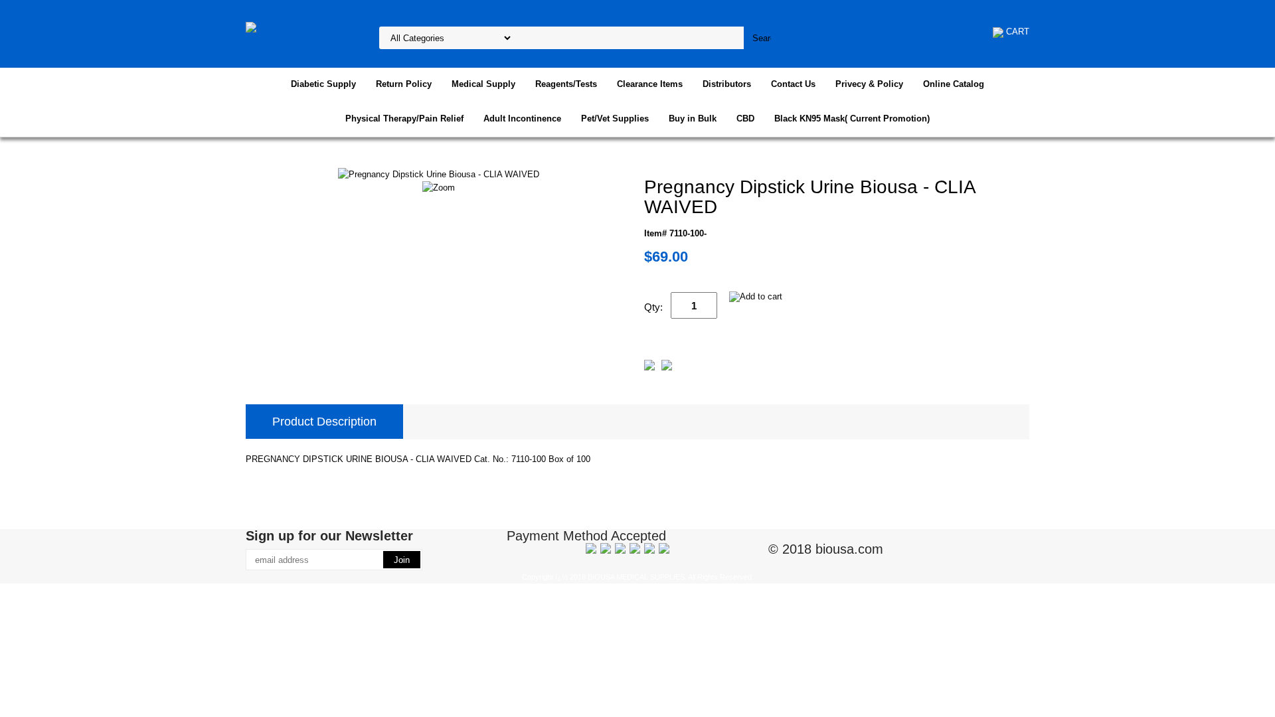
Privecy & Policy (869, 84)
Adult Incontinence (522, 118)
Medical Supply (483, 84)
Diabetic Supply (323, 84)
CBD (745, 118)
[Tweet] (649, 367)
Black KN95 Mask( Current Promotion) (852, 118)
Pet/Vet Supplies (615, 118)
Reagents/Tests (566, 84)
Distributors (727, 84)
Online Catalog (953, 84)
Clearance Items (650, 84)
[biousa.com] (273, 28)
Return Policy (404, 84)
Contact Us (793, 84)
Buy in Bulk (693, 118)
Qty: (653, 307)
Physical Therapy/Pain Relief (404, 118)
